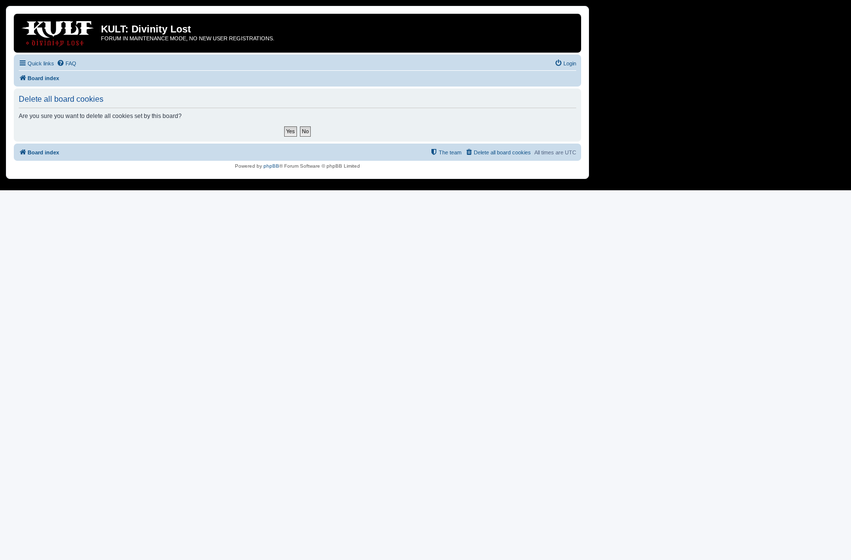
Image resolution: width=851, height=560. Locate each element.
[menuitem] (66, 63)
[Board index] (58, 32)
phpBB (271, 166)
